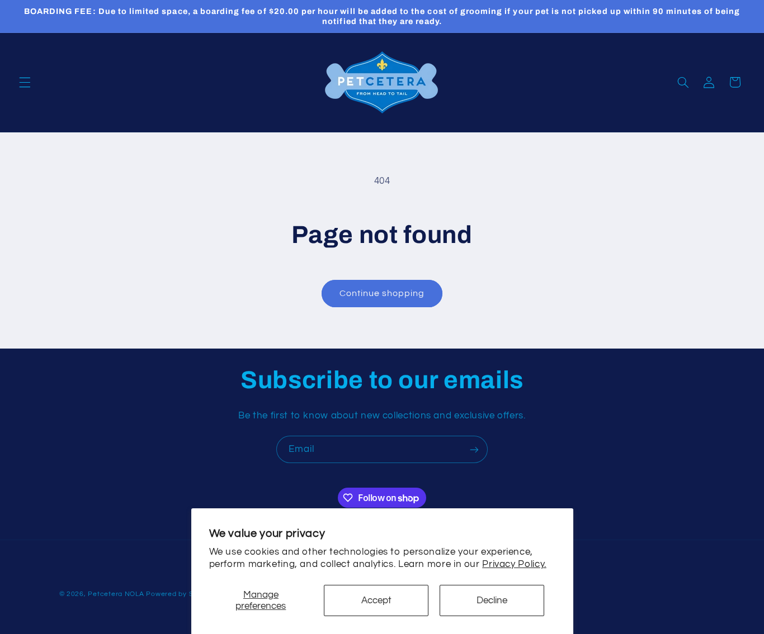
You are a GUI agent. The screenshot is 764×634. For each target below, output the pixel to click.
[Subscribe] (474, 449)
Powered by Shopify (180, 594)
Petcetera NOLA (116, 594)
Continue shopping (382, 293)
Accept (376, 600)
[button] (24, 82)
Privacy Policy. (514, 564)
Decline (492, 600)
